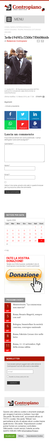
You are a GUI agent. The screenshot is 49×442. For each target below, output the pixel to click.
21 (30, 237)
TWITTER (22, 119)
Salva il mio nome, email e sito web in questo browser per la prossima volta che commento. (23, 186)
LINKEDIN (35, 119)
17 (7, 237)
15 (35, 234)
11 (13, 234)
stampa (39, 97)
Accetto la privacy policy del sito (19, 377)
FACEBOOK (11, 119)
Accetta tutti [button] (10, 436)
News (13, 27)
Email (7, 175)
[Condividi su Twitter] (39, 41)
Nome (7, 165)
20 (24, 237)
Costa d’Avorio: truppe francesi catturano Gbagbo (22, 31)
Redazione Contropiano (17, 41)
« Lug (6, 250)
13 (24, 234)
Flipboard (23, 128)
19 (18, 237)
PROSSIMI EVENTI (14, 300)
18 (13, 237)
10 (7, 234)
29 (35, 241)
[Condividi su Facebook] (43, 41)
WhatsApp (11, 128)
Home (6, 27)
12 (18, 234)
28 (30, 241)
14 (30, 234)
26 (18, 241)
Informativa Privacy (30, 431)
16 (41, 234)
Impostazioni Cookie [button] (35, 436)
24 (7, 241)
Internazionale (23, 27)
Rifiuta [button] (20, 436)
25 (13, 241)
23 (41, 237)
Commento (8, 144)
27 (24, 241)
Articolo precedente (12, 106)
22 (35, 237)
